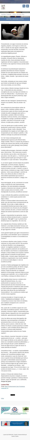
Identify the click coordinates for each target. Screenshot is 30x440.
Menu (27, 6)
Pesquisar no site (24, 6)
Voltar (2, 398)
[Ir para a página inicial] (15, 8)
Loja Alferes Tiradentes (6, 14)
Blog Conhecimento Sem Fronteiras (15, 386)
